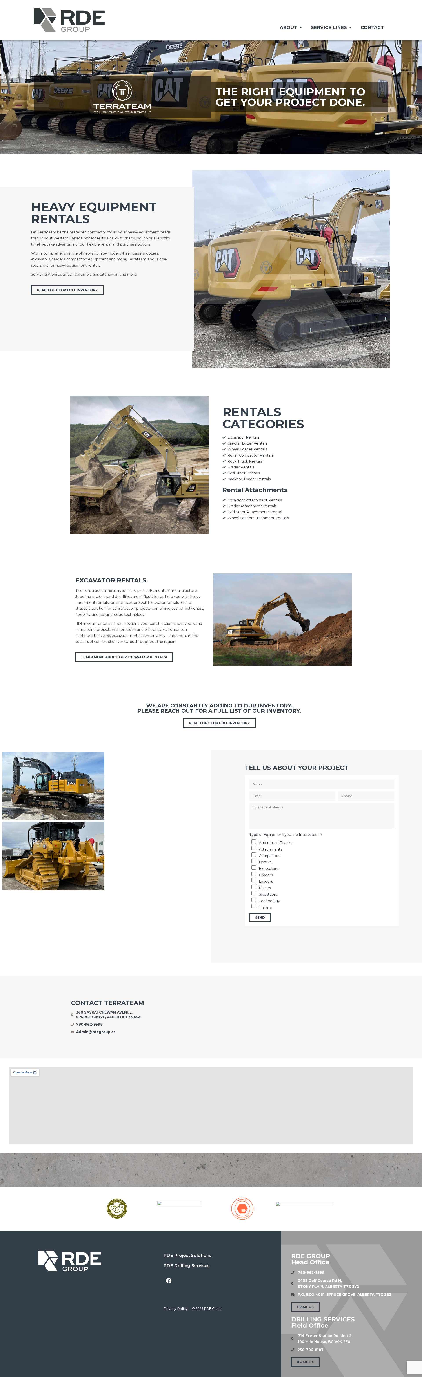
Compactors (269, 856)
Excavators (268, 869)
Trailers (265, 907)
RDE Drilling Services (186, 1265)
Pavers (265, 888)
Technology (269, 901)
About (288, 27)
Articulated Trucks (275, 843)
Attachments (270, 849)
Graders (266, 875)
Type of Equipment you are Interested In (285, 835)
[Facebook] (169, 1280)
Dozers (265, 862)
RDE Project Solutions (187, 1255)
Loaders (266, 882)
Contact (372, 27)
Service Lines (329, 27)
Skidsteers (268, 894)
